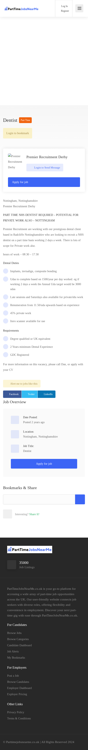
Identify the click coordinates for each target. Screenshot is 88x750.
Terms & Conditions (19, 718)
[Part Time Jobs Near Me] (21, 6)
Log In (64, 6)
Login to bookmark (17, 133)
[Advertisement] (44, 61)
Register (64, 10)
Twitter (31, 394)
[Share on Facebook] (16, 513)
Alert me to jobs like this (23, 383)
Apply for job (20, 182)
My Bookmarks (16, 657)
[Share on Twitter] (25, 513)
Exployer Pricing (17, 694)
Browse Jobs (14, 633)
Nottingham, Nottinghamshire (40, 436)
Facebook (14, 394)
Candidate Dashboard (19, 645)
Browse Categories (18, 639)
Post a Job (13, 675)
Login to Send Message (47, 167)
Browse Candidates (18, 681)
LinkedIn (48, 394)
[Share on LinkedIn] (34, 513)
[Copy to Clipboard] (80, 499)
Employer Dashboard (19, 688)
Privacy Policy (15, 712)
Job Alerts (13, 651)
